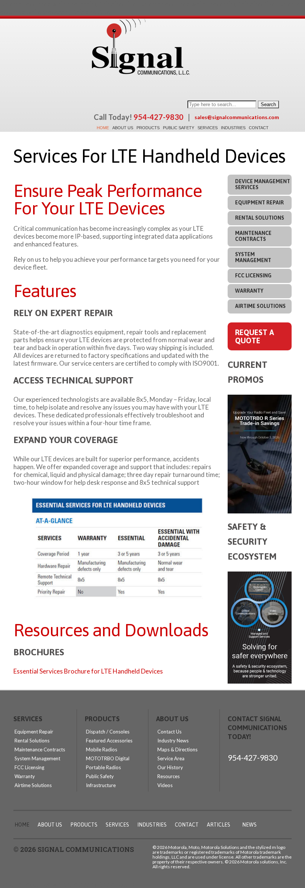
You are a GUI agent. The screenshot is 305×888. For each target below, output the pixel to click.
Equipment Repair (259, 203)
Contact (259, 127)
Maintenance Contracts (253, 236)
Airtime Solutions (260, 306)
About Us (122, 127)
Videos (165, 785)
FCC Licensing (253, 276)
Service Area (170, 758)
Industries (233, 127)
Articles (218, 825)
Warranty (249, 291)
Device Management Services (262, 184)
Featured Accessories (109, 741)
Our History (170, 767)
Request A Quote (254, 336)
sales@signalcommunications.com (237, 117)
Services (208, 127)
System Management (253, 257)
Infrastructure (101, 785)
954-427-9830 (252, 757)
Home (103, 127)
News (249, 825)
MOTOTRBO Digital (107, 758)
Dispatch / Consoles (107, 732)
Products (148, 127)
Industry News (173, 741)
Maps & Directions (177, 749)
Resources (168, 776)
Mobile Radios (101, 749)
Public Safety (178, 127)
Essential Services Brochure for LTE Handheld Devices (88, 671)
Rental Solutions (259, 218)
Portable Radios (103, 767)
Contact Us (169, 732)
